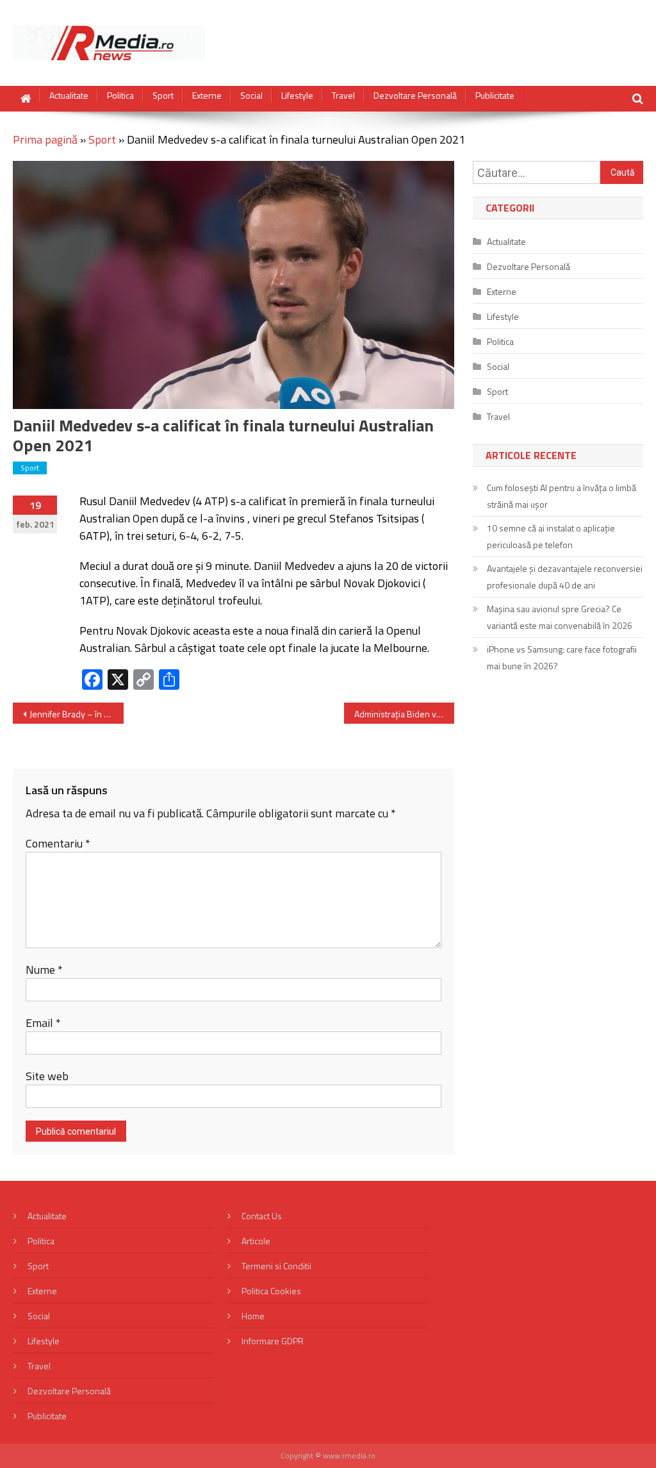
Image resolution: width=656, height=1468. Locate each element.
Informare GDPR (273, 1340)
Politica (120, 95)
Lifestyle (297, 95)
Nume (44, 969)
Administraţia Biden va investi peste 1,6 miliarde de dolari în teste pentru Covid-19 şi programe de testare (404, 714)
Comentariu (58, 843)
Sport (163, 95)
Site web (47, 1076)
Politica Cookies (271, 1290)
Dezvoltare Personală (415, 95)
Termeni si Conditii (276, 1265)
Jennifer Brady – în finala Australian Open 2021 (76, 714)
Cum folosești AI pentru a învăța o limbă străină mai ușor (561, 496)
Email (43, 1022)
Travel (343, 95)
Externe (207, 95)
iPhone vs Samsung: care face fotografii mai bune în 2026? (562, 657)
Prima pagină (45, 139)
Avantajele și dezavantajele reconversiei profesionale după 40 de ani (565, 577)
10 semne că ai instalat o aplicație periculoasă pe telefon (551, 536)
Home (253, 1315)
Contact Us (262, 1215)
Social (251, 95)
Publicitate (494, 95)
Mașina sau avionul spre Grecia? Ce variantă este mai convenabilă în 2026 (559, 617)
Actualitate (68, 95)
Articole (256, 1240)
